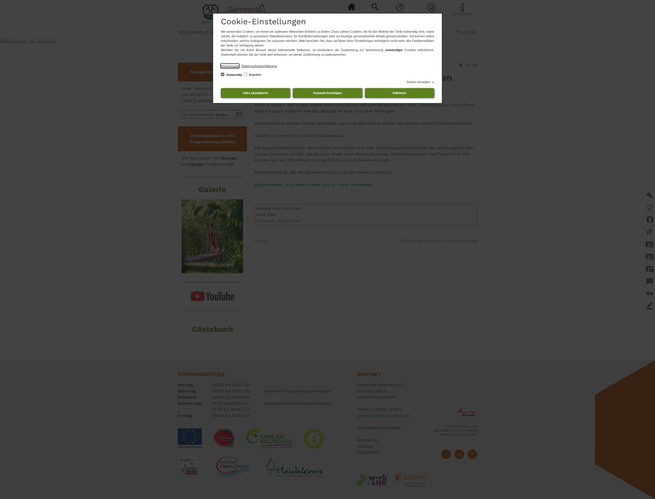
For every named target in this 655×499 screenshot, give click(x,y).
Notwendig (234, 75)
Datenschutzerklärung (259, 66)
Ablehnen (399, 93)
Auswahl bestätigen (327, 93)
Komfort (254, 75)
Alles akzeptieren (255, 93)
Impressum (230, 66)
